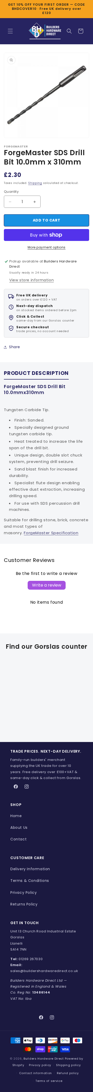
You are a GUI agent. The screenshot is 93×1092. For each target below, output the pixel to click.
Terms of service (48, 1081)
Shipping (35, 183)
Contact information (35, 1073)
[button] (10, 31)
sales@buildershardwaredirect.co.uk (44, 970)
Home (16, 815)
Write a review (46, 585)
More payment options (47, 247)
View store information (31, 280)
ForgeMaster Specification (51, 533)
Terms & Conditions (29, 880)
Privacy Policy (23, 892)
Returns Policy (23, 904)
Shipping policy (68, 1065)
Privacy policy (40, 1065)
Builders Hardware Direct (44, 1059)
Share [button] (14, 346)
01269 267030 (31, 959)
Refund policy (68, 1073)
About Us (19, 827)
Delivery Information (30, 869)
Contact (18, 839)
